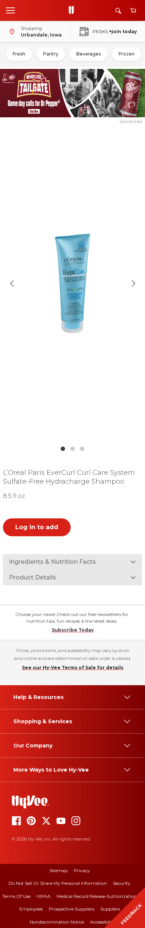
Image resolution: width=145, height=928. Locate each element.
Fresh (19, 54)
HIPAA (43, 896)
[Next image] (133, 283)
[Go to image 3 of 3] (82, 448)
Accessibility (103, 922)
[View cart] (133, 10)
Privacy (82, 870)
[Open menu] (10, 10)
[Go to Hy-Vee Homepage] (73, 10)
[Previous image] (11, 283)
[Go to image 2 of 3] (72, 448)
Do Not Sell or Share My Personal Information (58, 883)
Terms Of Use (16, 896)
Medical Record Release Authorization (97, 896)
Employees (31, 909)
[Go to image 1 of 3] (63, 448)
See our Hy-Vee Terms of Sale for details (72, 667)
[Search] (118, 10)
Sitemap (58, 870)
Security (121, 883)
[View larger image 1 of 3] (72, 283)
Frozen (127, 54)
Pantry (50, 54)
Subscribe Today (73, 630)
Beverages (88, 54)
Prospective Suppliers (71, 909)
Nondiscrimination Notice (57, 922)
